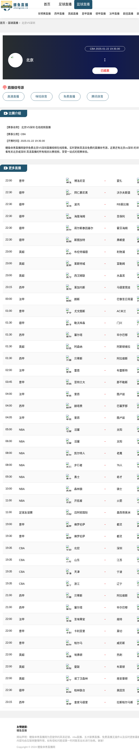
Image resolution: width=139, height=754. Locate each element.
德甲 (21, 192)
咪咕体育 (41, 96)
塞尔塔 (78, 334)
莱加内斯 (79, 287)
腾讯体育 (97, 96)
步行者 (78, 465)
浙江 (77, 583)
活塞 (77, 429)
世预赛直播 (44, 13)
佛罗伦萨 (79, 524)
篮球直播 (83, 4)
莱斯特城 (79, 263)
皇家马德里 (81, 702)
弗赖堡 (121, 239)
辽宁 (119, 583)
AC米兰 (121, 311)
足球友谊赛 (26, 512)
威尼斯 (121, 643)
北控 (77, 548)
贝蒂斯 (78, 358)
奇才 (119, 476)
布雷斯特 (122, 370)
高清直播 (13, 96)
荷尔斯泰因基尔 (83, 228)
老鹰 (119, 453)
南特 (119, 619)
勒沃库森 (79, 322)
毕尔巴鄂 (122, 334)
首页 (47, 4)
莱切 (119, 631)
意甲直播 (87, 13)
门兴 (119, 322)
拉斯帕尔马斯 (125, 702)
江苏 (119, 560)
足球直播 (65, 4)
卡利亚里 (79, 631)
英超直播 (73, 13)
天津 (77, 571)
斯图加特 (79, 239)
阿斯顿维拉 (123, 346)
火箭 (119, 500)
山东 (77, 560)
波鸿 (77, 204)
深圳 (119, 548)
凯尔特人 (79, 453)
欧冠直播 (128, 13)
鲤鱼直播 (22, 730)
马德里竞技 (123, 287)
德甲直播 (101, 13)
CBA (22, 548)
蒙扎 (119, 180)
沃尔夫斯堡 (123, 192)
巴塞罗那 (122, 405)
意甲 (21, 180)
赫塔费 (78, 405)
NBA (22, 429)
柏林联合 (79, 690)
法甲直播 (114, 13)
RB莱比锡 (123, 204)
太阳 (119, 429)
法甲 (21, 299)
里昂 (77, 394)
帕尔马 (78, 643)
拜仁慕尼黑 (81, 192)
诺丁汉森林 (81, 678)
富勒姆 (121, 263)
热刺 (119, 654)
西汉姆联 (79, 275)
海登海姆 (79, 216)
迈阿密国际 (81, 512)
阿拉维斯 (122, 358)
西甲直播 (59, 13)
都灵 (119, 524)
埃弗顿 (78, 654)
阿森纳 (78, 346)
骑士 (119, 488)
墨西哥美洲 (123, 512)
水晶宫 (121, 275)
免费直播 (69, 96)
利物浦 (121, 251)
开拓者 (78, 500)
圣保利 (121, 216)
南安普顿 (122, 678)
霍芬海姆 (122, 228)
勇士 (77, 476)
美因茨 (121, 690)
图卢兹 (121, 394)
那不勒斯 (122, 382)
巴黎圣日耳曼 (125, 299)
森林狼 (78, 488)
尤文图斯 (79, 311)
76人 (119, 465)
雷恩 (77, 370)
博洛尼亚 (79, 180)
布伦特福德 (81, 251)
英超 (21, 251)
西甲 (21, 287)
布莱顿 (121, 666)
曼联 (77, 666)
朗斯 (77, 299)
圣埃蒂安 (79, 619)
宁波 (119, 571)
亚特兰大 (79, 382)
